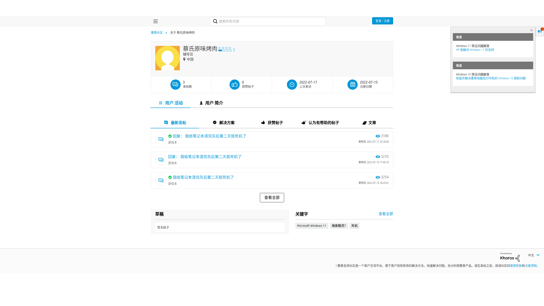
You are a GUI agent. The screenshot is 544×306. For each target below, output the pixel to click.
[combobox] (268, 21)
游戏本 (172, 142)
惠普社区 (157, 32)
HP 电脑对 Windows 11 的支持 (475, 50)
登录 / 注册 (382, 21)
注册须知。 (532, 266)
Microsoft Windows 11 (312, 226)
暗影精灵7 (339, 226)
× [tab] (531, 30)
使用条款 (516, 266)
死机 (354, 226)
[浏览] (154, 21)
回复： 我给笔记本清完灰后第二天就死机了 (209, 136)
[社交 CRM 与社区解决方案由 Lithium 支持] (510, 257)
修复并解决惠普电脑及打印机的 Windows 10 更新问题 (491, 78)
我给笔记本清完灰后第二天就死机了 (203, 177)
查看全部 (272, 197)
